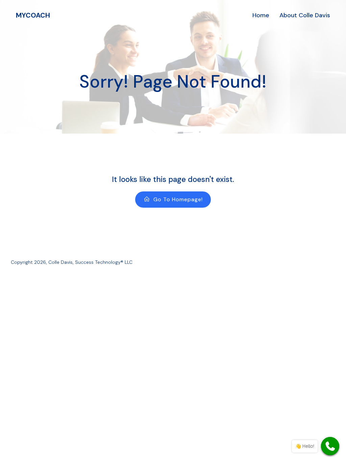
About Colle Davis (304, 15)
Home (260, 15)
